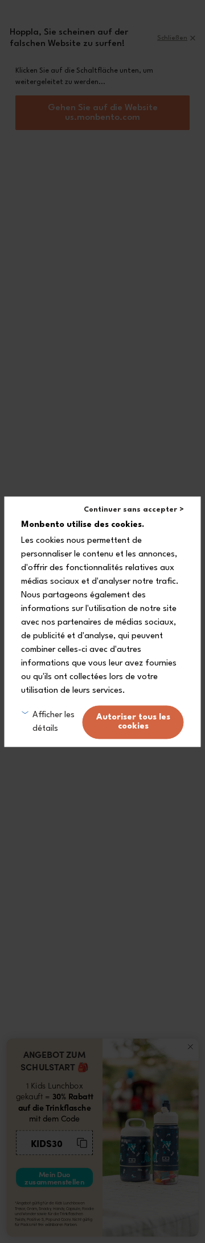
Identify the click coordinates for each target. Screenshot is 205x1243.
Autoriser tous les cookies (133, 722)
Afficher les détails (53, 722)
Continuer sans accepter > (134, 509)
